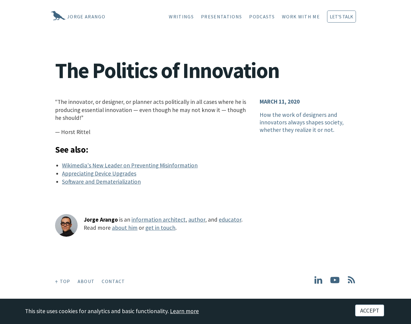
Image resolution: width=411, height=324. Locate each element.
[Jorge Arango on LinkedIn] (318, 282)
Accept (369, 310)
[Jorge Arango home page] (50, 17)
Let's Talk (341, 17)
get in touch (160, 227)
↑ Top (62, 281)
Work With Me (301, 17)
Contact (113, 281)
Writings (181, 17)
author (196, 219)
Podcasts (262, 17)
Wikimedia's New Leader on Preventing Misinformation (130, 165)
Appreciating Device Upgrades (99, 173)
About (86, 281)
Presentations (221, 17)
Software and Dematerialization (101, 181)
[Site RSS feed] (351, 282)
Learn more (184, 311)
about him (125, 227)
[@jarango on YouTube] (334, 282)
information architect (158, 219)
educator (230, 219)
